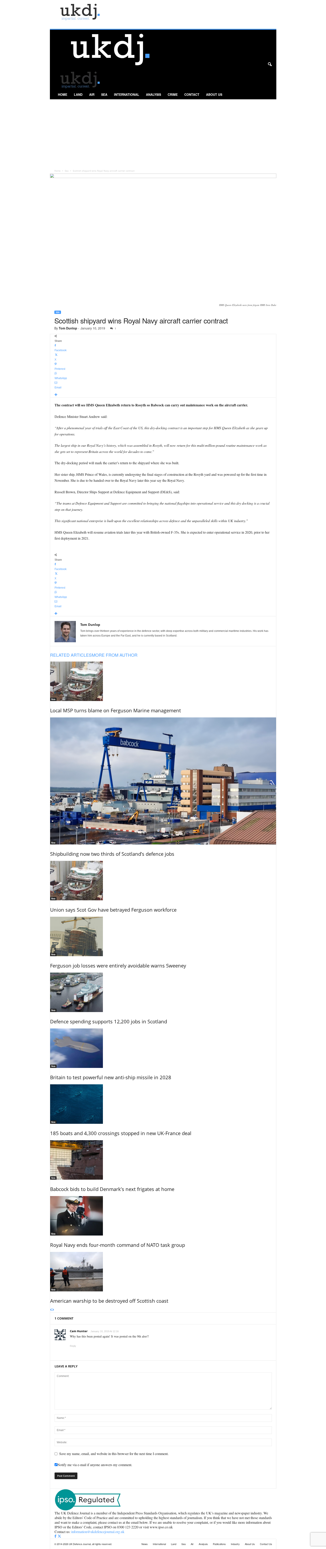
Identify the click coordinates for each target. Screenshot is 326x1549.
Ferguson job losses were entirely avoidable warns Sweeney (118, 965)
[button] (270, 64)
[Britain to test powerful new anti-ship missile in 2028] (163, 1048)
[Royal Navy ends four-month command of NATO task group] (163, 1216)
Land (78, 94)
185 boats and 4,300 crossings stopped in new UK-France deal (120, 1133)
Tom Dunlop (68, 328)
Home (62, 94)
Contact (191, 94)
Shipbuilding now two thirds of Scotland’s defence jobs (112, 853)
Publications (219, 1544)
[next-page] (53, 1310)
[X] (59, 1536)
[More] (163, 395)
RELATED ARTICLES (71, 655)
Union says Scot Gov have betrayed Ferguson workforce (113, 909)
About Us (214, 94)
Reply (73, 1346)
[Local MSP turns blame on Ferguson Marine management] (163, 681)
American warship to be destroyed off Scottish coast (109, 1300)
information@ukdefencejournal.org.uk (97, 1531)
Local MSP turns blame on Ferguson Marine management (115, 710)
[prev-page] (51, 1310)
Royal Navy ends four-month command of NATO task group (117, 1245)
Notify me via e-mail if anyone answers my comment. (94, 1464)
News (144, 1544)
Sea (104, 94)
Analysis (153, 94)
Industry (235, 1544)
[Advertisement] (163, 133)
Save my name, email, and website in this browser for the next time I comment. (114, 1453)
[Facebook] (56, 1536)
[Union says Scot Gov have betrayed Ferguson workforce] (163, 880)
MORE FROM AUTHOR (114, 655)
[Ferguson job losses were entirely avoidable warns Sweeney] (163, 936)
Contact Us (266, 1544)
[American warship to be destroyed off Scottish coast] (163, 1271)
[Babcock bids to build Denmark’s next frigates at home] (163, 1160)
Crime (173, 94)
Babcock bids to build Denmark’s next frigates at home (112, 1189)
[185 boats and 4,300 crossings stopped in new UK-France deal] (163, 1104)
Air (91, 94)
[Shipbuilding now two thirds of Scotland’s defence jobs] (163, 780)
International (126, 94)
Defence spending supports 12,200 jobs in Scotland (108, 1021)
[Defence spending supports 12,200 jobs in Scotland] (163, 992)
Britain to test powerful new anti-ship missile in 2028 (110, 1077)
